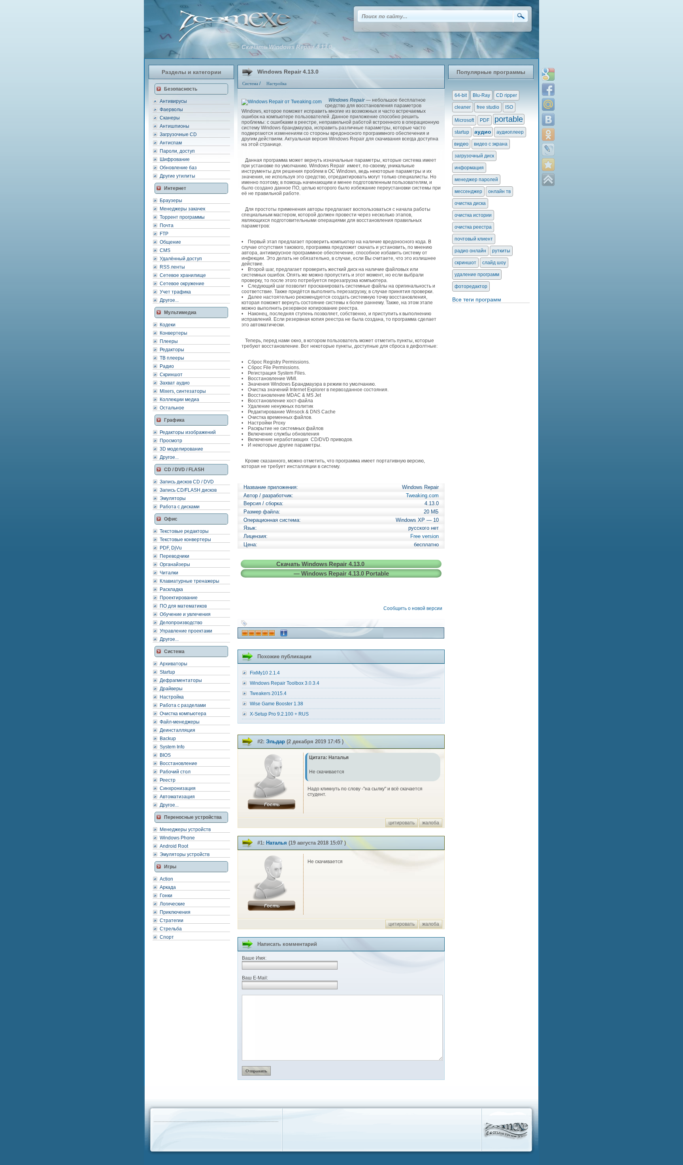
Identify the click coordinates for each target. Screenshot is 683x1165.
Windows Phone (177, 838)
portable (508, 119)
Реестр (167, 780)
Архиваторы (173, 664)
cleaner (463, 107)
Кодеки (167, 325)
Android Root (174, 846)
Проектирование (179, 597)
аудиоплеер (510, 132)
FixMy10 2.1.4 (265, 673)
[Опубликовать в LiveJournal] (548, 149)
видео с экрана (491, 144)
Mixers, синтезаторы (183, 391)
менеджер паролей (476, 179)
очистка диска (470, 203)
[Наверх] (548, 179)
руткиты (501, 251)
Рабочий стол (175, 772)
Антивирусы (173, 101)
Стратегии (171, 920)
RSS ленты (172, 267)
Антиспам (171, 143)
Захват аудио (175, 383)
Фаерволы (171, 109)
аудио (482, 132)
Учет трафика (175, 292)
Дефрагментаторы (181, 680)
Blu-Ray (481, 95)
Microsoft (464, 120)
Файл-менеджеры (180, 722)
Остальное (172, 408)
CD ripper (506, 95)
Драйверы (171, 688)
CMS (165, 250)
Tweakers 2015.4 (268, 693)
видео (461, 144)
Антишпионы (174, 126)
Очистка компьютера (183, 713)
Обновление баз (178, 167)
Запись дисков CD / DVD (187, 482)
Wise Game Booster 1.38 (276, 704)
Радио (167, 366)
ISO (509, 107)
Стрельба (171, 929)
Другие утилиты (177, 176)
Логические (172, 904)
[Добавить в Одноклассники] (548, 134)
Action (166, 879)
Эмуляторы (173, 498)
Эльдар (275, 741)
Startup (167, 672)
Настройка (172, 697)
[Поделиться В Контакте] (548, 119)
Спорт (167, 937)
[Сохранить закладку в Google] (548, 74)
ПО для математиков (183, 606)
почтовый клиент (474, 239)
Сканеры (170, 118)
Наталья (276, 843)
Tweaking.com (422, 495)
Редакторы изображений (188, 432)
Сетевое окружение (182, 283)
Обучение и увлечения (185, 614)
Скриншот (171, 374)
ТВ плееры (172, 358)
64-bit (461, 95)
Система (250, 83)
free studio (488, 107)
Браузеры (171, 200)
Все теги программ (476, 299)
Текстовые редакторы (184, 531)
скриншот (465, 262)
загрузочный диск (474, 156)
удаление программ (477, 274)
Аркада (168, 887)
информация (469, 167)
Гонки (166, 895)
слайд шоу (494, 262)
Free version (424, 536)
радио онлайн (470, 251)
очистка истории (473, 215)
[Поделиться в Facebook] (548, 89)
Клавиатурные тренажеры (189, 581)
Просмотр (171, 440)
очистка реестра (473, 227)
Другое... (169, 300)
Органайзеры (175, 564)
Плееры (169, 341)
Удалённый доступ (181, 258)
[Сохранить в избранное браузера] (548, 164)
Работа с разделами (183, 705)
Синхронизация (178, 788)
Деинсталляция (177, 730)
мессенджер (468, 191)
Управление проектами (186, 631)
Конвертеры (173, 333)
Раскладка (171, 589)
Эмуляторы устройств (184, 854)
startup (462, 132)
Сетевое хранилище (183, 275)
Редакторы (172, 349)
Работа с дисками (180, 507)
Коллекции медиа (179, 399)
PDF (484, 120)
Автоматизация (177, 796)
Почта (167, 225)
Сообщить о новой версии (414, 608)
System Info (172, 747)
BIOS (165, 755)
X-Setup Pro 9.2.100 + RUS (279, 714)
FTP (164, 234)
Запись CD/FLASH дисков (188, 490)
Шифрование (175, 159)
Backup (168, 738)
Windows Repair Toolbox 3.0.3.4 (284, 683)
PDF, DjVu (171, 548)
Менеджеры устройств (185, 829)
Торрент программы (182, 217)
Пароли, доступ (177, 151)
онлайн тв (499, 191)
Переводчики (174, 556)
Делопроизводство (181, 622)
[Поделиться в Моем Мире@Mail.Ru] (548, 104)
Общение (170, 242)
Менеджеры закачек (182, 209)
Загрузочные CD (178, 134)
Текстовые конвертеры (185, 539)
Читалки (169, 573)
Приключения (175, 912)
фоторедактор (471, 286)
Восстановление (178, 763)
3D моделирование (181, 449)
